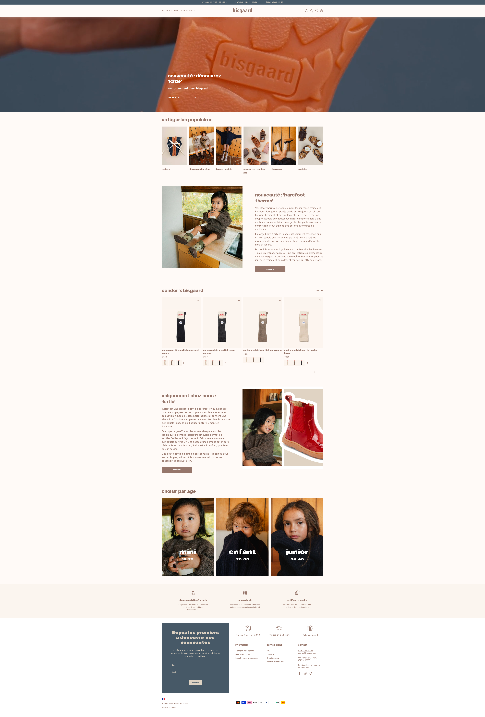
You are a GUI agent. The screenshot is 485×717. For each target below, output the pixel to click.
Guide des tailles (242, 654)
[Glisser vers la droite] (320, 372)
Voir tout (319, 290)
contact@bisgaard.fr (307, 653)
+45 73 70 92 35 (305, 651)
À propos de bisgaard (244, 651)
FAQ (268, 651)
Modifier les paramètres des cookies (175, 704)
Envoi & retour (273, 658)
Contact (270, 654)
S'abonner (195, 683)
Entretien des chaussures (246, 658)
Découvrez (270, 269)
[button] (311, 11)
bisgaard (172, 707)
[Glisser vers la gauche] (315, 372)
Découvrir (176, 470)
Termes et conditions (276, 662)
